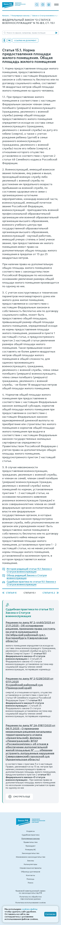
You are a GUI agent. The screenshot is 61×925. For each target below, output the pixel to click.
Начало (5, 15)
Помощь (30, 879)
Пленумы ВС (30, 849)
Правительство (31, 842)
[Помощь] (42, 4)
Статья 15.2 (48, 593)
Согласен (50, 914)
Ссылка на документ (25, 40)
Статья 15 (11, 593)
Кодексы (31, 831)
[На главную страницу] (13, 5)
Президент (31, 846)
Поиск (30, 883)
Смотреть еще (21, 796)
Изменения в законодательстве (30, 857)
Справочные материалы (30, 868)
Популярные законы (20, 15)
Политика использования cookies (30, 902)
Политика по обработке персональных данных (30, 898)
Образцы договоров (30, 872)
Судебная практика (30, 835)
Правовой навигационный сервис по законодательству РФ (31, 892)
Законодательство (30, 853)
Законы (30, 860)
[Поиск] (36, 4)
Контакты (30, 875)
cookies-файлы (29, 909)
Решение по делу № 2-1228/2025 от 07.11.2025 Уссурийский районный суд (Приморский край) (29, 683)
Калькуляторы (30, 864)
